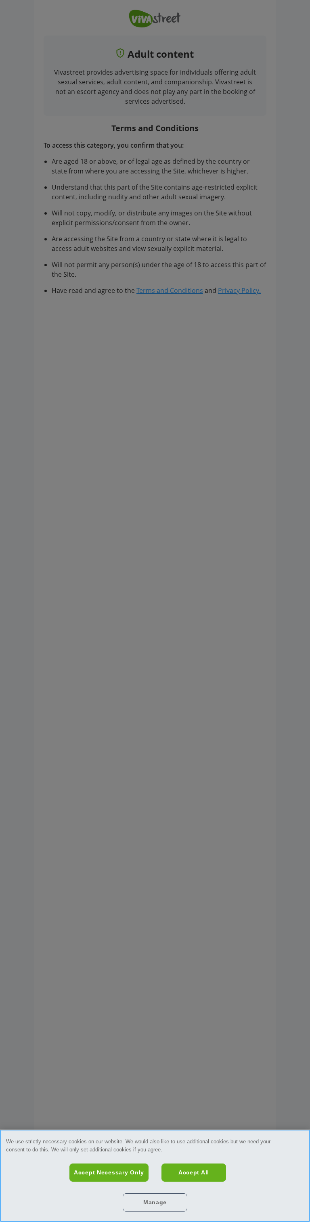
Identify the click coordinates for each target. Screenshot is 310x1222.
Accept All (193, 1172)
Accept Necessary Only (109, 1172)
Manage (155, 1202)
